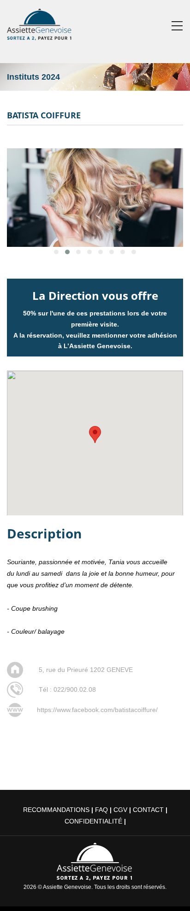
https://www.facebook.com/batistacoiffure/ (97, 709)
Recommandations (56, 809)
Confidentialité (93, 821)
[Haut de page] (170, 891)
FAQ (101, 809)
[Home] (39, 23)
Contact (148, 809)
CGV (120, 809)
